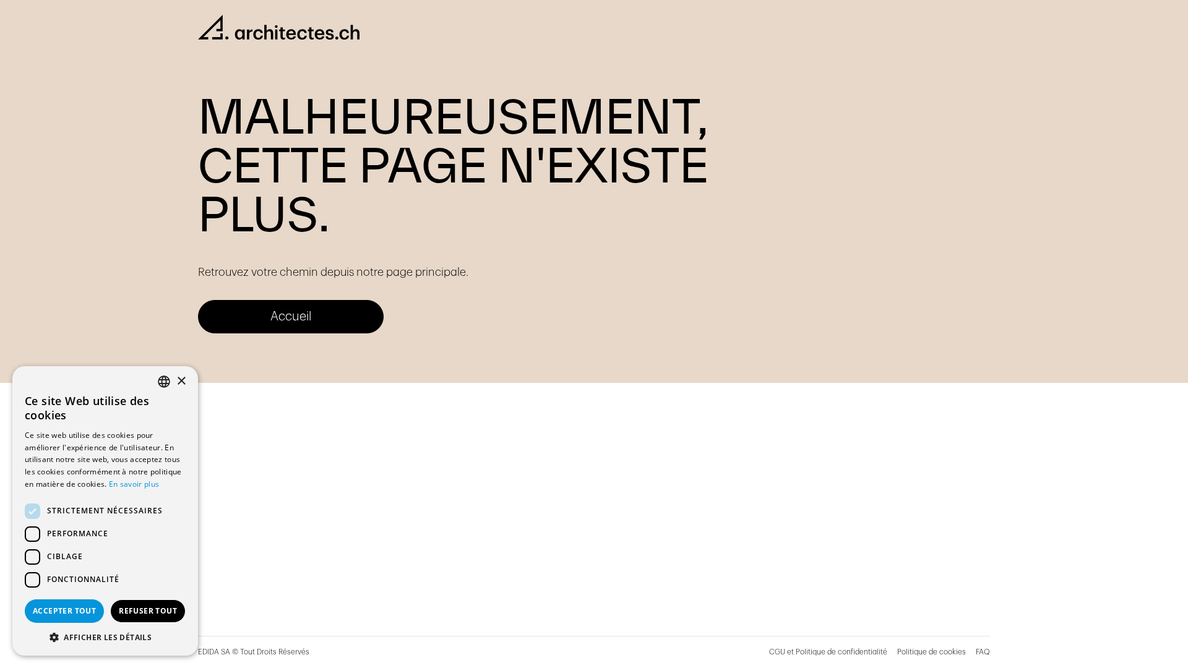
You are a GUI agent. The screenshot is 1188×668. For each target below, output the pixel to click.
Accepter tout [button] (64, 611)
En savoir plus (134, 484)
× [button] (181, 381)
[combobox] (164, 381)
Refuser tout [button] (148, 611)
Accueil (290, 316)
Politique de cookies (931, 652)
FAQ (983, 652)
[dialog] (105, 511)
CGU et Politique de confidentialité (828, 652)
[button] (105, 637)
